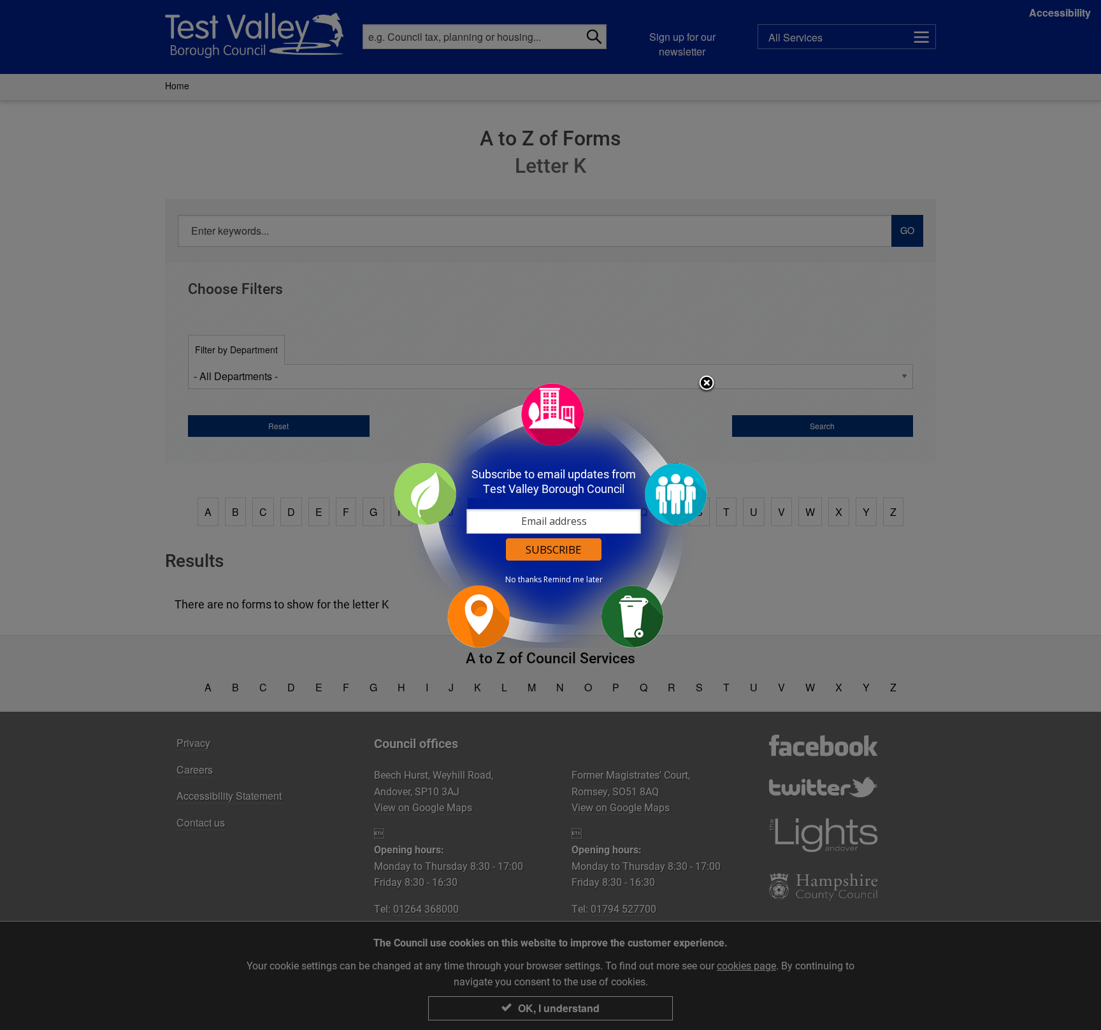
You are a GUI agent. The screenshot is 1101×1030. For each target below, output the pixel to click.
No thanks (523, 580)
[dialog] (550, 515)
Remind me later (573, 580)
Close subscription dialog (706, 384)
